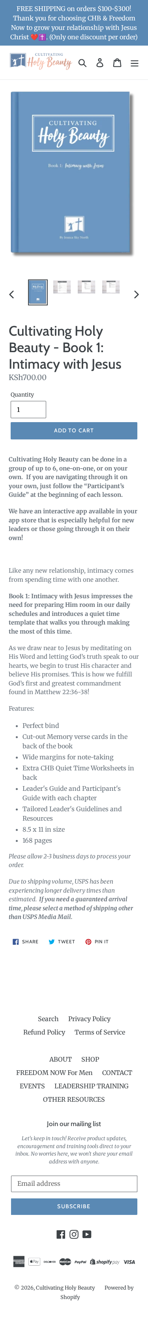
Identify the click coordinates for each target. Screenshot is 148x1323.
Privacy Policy (89, 1019)
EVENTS (32, 1086)
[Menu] (134, 62)
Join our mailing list (74, 1124)
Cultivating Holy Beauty (65, 1287)
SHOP (90, 1059)
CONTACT (117, 1073)
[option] (38, 292)
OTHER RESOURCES (74, 1099)
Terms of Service (100, 1032)
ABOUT (60, 1059)
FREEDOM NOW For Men (54, 1073)
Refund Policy (44, 1032)
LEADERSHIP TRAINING (91, 1086)
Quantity (22, 394)
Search (48, 1019)
